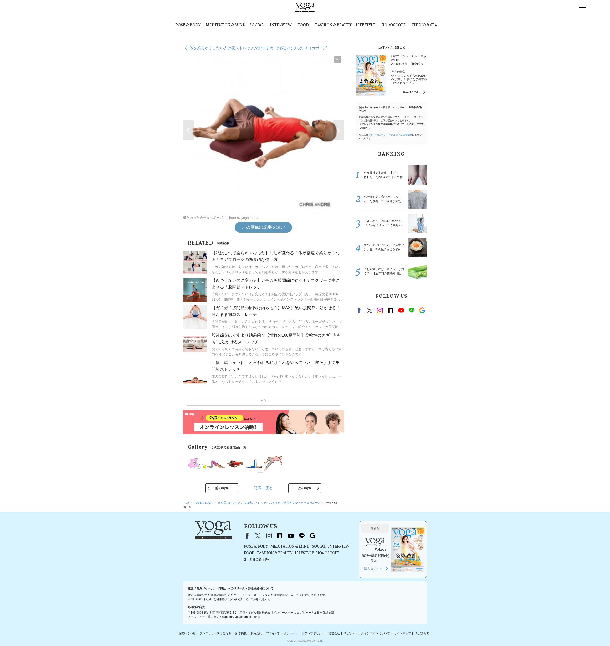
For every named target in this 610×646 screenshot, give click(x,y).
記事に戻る (263, 488)
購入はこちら (411, 92)
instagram (380, 310)
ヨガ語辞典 (422, 633)
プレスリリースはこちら (215, 633)
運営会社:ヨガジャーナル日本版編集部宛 (390, 134)
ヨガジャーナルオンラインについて (367, 633)
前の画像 (222, 488)
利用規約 (256, 633)
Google (422, 310)
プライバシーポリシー (280, 633)
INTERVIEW (281, 25)
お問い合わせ (187, 633)
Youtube (401, 310)
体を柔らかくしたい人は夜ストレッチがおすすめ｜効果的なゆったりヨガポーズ (258, 48)
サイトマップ (402, 633)
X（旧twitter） (369, 310)
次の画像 (304, 488)
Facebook (359, 310)
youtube (291, 536)
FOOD (303, 25)
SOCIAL (256, 25)
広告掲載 (241, 633)
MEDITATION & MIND (225, 25)
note (390, 310)
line (411, 310)
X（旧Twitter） (258, 536)
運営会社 (334, 633)
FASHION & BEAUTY (333, 25)
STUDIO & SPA (424, 25)
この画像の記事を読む (263, 227)
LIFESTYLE (366, 25)
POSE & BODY (188, 25)
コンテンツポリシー (312, 633)
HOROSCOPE (393, 25)
